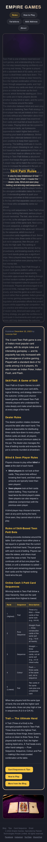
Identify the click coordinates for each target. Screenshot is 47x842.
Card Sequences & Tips (19, 769)
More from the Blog (17, 783)
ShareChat (37, 837)
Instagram (19, 837)
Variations (14, 21)
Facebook (9, 837)
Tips (10, 828)
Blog (4, 828)
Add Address (31, 21)
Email (31, 828)
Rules (14, 15)
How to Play (29, 15)
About (23, 28)
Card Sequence (20, 828)
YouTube (28, 837)
